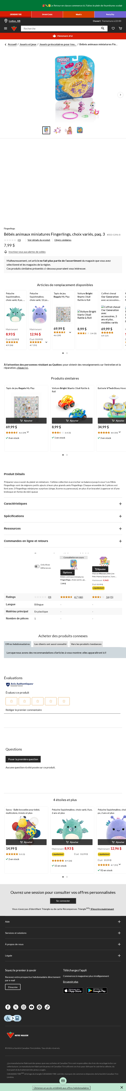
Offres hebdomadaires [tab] (17, 644)
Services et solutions (15, 933)
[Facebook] (7, 1007)
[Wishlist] (113, 28)
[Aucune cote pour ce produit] (11, 240)
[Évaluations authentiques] (20, 684)
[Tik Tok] (47, 1007)
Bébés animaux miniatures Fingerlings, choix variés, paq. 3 (54, 234)
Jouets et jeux (28, 44)
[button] (103, 28)
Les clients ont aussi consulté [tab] (50, 644)
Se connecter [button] (63, 901)
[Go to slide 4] (80, 130)
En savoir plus (70, 981)
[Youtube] (31, 1007)
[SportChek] (47, 14)
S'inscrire (13, 987)
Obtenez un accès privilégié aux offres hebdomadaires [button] (61, 1087)
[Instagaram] (23, 1007)
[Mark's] (78, 14)
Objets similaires (62, 240)
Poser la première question (23, 759)
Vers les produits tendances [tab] (86, 644)
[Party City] (110, 14)
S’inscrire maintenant (102, 909)
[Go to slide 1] (46, 130)
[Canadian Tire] (16, 14)
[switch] (38, 566)
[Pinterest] (39, 1007)
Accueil (12, 44)
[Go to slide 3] (69, 130)
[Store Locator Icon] (6, 21)
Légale (8, 955)
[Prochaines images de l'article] (120, 95)
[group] (104, 588)
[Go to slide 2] (57, 130)
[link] (13, 240)
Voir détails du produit (39, 240)
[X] (15, 1007)
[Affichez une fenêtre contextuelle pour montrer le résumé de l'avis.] (47, 343)
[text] (15, 344)
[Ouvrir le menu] (5, 29)
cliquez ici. (22, 367)
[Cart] (120, 28)
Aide (7, 921)
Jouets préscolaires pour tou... (57, 44)
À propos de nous (14, 944)
